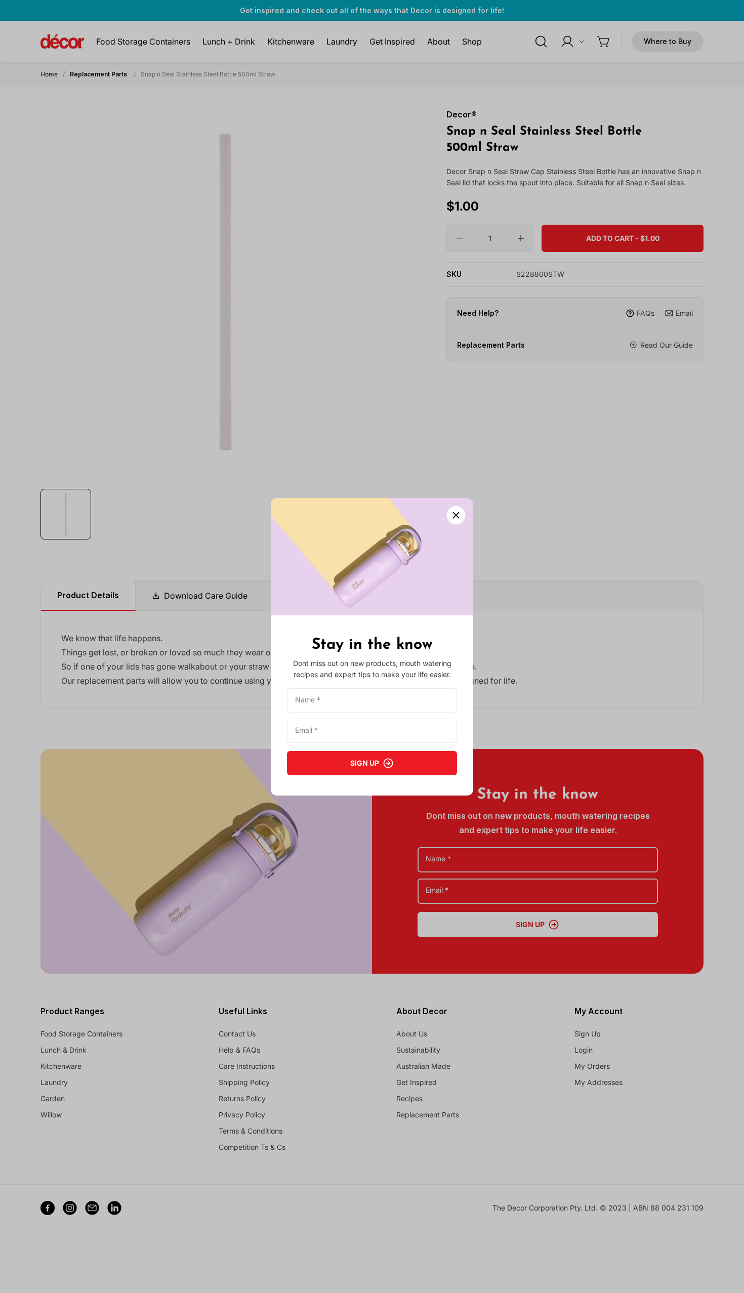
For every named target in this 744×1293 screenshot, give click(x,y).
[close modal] (456, 515)
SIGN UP (364, 763)
